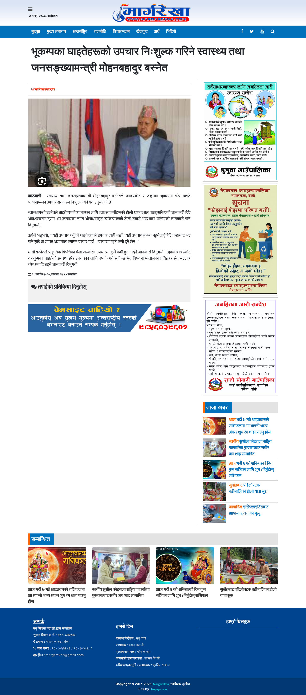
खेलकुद (142, 31)
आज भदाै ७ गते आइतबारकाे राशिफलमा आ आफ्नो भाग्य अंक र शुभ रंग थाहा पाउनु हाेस (57, 595)
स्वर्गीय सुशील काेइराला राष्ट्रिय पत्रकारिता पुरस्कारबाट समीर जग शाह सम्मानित (121, 592)
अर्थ (156, 31)
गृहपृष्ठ (35, 31)
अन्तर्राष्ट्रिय (80, 31)
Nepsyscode (159, 689)
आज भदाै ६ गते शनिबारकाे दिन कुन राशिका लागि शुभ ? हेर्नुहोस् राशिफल (182, 592)
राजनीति (100, 31)
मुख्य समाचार (56, 31)
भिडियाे (171, 31)
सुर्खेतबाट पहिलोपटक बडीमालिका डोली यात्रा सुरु (248, 592)
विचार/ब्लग (121, 31)
